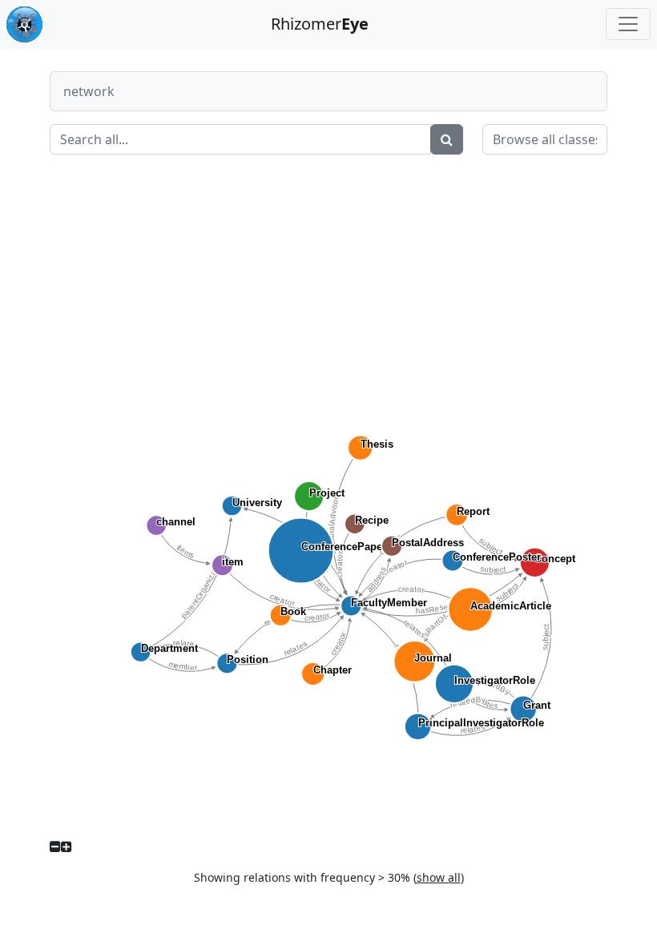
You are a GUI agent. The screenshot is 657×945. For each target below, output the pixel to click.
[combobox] (544, 139)
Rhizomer (320, 23)
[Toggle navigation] (628, 24)
